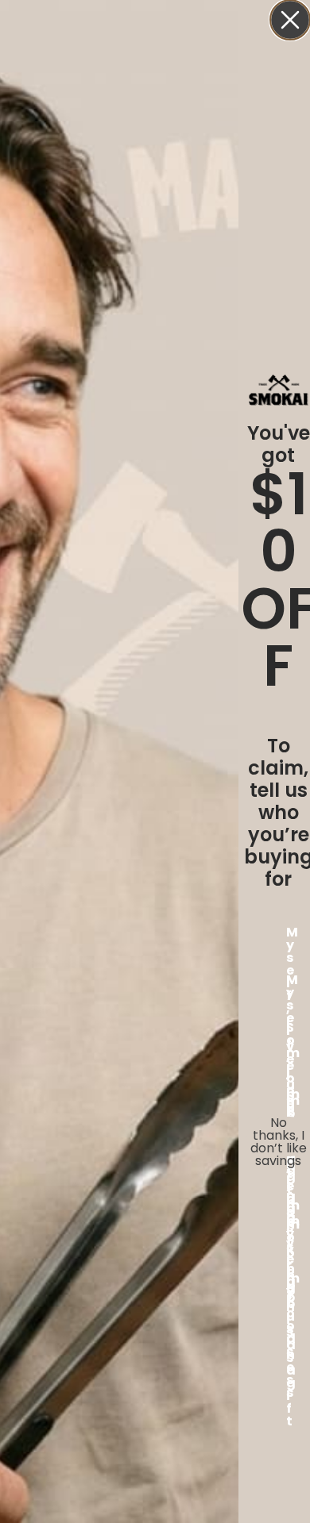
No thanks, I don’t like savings (278, 1136)
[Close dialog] (290, 20)
